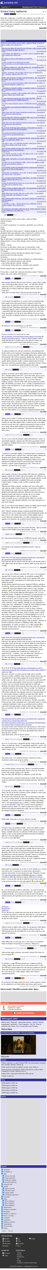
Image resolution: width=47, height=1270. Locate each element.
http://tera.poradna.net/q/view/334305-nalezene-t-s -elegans (23, 875)
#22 (45, 764)
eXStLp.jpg (5, 906)
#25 (45, 823)
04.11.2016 (26, 923)
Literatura (7, 1218)
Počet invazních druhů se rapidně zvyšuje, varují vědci (18, 1067)
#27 (45, 864)
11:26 (22, 633)
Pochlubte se (8, 1172)
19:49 (22, 278)
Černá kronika (8, 1226)
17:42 (23, 902)
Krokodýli (7, 1197)
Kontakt (19, 1260)
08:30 (20, 369)
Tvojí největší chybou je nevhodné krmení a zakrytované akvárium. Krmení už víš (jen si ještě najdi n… (23, 168)
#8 (45, 414)
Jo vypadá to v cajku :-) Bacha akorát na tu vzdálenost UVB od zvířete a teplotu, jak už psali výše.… (22, 204)
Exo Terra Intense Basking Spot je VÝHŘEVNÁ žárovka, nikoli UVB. (23, 103)
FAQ (18, 1258)
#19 (45, 739)
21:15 (22, 297)
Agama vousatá (10, 1188)
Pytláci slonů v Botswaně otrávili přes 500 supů (16, 1073)
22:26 (22, 330)
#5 (45, 330)
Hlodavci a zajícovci (10, 1213)
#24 (45, 815)
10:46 (31, 542)
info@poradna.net (29, 1266)
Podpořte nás (5, 1003)
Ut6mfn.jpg (5, 910)
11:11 (22, 570)
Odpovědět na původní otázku (22, 989)
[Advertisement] (23, 34)
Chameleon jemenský (11, 1195)
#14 (45, 542)
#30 (45, 922)
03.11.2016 (26, 347)
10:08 (22, 470)
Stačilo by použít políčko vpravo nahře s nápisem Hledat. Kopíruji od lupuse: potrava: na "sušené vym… (22, 44)
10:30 (22, 523)
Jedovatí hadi (8, 1184)
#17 (45, 633)
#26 (45, 842)
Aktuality (3, 1060)
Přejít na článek (6, 1029)
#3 (45, 297)
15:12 (22, 885)
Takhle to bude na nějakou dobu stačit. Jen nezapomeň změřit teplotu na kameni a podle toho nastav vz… (24, 189)
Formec (6, 14)
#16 (45, 553)
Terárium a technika (10, 1209)
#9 (45, 434)
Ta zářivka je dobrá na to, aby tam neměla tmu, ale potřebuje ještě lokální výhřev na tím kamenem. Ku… (23, 68)
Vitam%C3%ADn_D (15, 478)
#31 (45, 937)
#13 (45, 534)
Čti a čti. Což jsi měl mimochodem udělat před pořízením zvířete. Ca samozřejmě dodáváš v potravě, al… (23, 83)
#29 (45, 902)
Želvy (5, 1199)
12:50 (23, 754)
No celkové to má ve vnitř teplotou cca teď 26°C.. (17, 59)
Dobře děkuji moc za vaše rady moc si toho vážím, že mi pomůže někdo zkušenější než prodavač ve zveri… (22, 194)
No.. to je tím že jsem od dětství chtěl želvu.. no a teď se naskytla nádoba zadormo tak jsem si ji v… (23, 178)
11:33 (22, 959)
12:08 (22, 664)
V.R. (5, 215)
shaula (7, 534)
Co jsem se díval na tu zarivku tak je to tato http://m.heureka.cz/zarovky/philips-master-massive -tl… (20, 63)
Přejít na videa (5, 1056)
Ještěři (6, 1186)
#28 (45, 885)
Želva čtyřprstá (9, 1203)
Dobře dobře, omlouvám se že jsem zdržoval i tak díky (19, 159)
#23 (45, 786)
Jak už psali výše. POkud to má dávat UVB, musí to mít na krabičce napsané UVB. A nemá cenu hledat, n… (23, 118)
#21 (45, 753)
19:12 (15, 215)
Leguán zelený (9, 1193)
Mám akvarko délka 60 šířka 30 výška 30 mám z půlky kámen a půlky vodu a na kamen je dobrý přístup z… (24, 49)
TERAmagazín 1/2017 (9, 1019)
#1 (45, 214)
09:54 (31, 435)
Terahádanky (8, 1224)
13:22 (22, 815)
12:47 (31, 739)
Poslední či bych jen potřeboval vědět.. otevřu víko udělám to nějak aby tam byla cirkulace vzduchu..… (23, 163)
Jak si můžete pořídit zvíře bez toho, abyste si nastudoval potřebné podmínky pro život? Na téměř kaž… (23, 149)
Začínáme (7, 1170)
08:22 (23, 937)
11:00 (35, 948)
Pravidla (19, 1252)
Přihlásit (35, 7)
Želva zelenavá (9, 1201)
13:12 (22, 786)
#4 (45, 321)
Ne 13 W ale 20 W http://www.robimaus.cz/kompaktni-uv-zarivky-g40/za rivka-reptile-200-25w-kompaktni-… (22, 128)
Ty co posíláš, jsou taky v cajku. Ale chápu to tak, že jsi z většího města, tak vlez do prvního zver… (23, 154)
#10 (45, 449)
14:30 (20, 865)
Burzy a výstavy (9, 1216)
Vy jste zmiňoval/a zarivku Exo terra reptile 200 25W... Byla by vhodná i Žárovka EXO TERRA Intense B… (21, 99)
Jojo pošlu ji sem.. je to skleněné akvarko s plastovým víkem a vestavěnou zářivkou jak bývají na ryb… (22, 144)
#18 (45, 663)
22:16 (22, 321)
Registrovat (42, 7)
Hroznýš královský (11, 1182)
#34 (45, 978)
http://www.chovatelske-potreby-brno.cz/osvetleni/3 (29, 637)
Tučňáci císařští (6, 1076)
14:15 (24, 823)
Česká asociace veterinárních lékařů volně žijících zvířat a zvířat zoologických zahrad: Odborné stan (22, 1070)
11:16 (23, 553)
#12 (45, 523)
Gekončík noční (10, 1190)
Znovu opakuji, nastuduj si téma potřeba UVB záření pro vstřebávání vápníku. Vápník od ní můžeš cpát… (23, 94)
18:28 (17, 14)
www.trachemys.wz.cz (17, 802)
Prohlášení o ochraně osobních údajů (27, 1262)
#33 (45, 958)
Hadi (5, 1174)
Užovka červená (10, 1176)
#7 (45, 369)
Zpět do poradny (6, 989)
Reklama (19, 1254)
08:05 (31, 347)
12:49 (22, 714)
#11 (45, 469)
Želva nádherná (24, 14)
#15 (45, 569)
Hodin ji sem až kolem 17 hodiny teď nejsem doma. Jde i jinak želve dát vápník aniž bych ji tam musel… (23, 78)
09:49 (22, 414)
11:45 (22, 978)
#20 (45, 714)
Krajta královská (10, 1178)
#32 (45, 948)
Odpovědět (42, 28)
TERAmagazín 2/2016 (8, 1085)
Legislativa (7, 1220)
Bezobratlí (7, 1211)
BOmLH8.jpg (6, 908)
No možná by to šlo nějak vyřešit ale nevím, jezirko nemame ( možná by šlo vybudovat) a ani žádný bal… (24, 209)
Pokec (6, 1228)
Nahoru (36, 989)
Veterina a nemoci (9, 1222)
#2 (45, 278)
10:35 (23, 534)
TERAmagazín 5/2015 (8, 1090)
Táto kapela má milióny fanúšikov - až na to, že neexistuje (17, 1032)
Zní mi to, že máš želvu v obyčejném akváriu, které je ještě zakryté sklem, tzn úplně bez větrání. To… (23, 139)
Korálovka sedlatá (10, 1180)
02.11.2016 (13, 14)
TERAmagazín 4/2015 (8, 1093)
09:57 (23, 449)
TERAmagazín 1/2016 (8, 1088)
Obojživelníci (8, 1207)
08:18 (31, 923)
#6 (45, 346)
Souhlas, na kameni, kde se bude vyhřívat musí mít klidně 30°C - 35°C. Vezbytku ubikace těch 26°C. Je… (22, 73)
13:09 (35, 764)
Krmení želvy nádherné (14, 11)
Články (3, 1080)
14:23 (31, 842)
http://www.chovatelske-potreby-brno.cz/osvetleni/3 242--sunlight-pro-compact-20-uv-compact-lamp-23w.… (23, 133)
